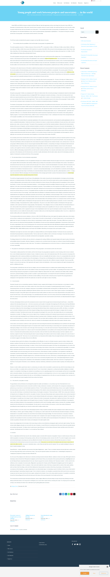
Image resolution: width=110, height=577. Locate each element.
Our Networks (10, 555)
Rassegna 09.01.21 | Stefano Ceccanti (89, 86)
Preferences (103, 573)
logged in (17, 529)
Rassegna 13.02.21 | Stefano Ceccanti (89, 79)
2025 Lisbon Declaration (86, 40)
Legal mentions (41, 542)
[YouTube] (77, 544)
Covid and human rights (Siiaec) (87, 75)
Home (9, 545)
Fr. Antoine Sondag (86, 98)
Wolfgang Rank (14, 486)
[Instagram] (80, 544)
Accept (84, 573)
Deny (94, 573)
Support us (10, 558)
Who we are (10, 548)
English (93, 0)
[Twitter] (75, 544)
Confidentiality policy (43, 544)
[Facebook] (72, 544)
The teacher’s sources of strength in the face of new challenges (15, 517)
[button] (107, 566)
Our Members (10, 552)
